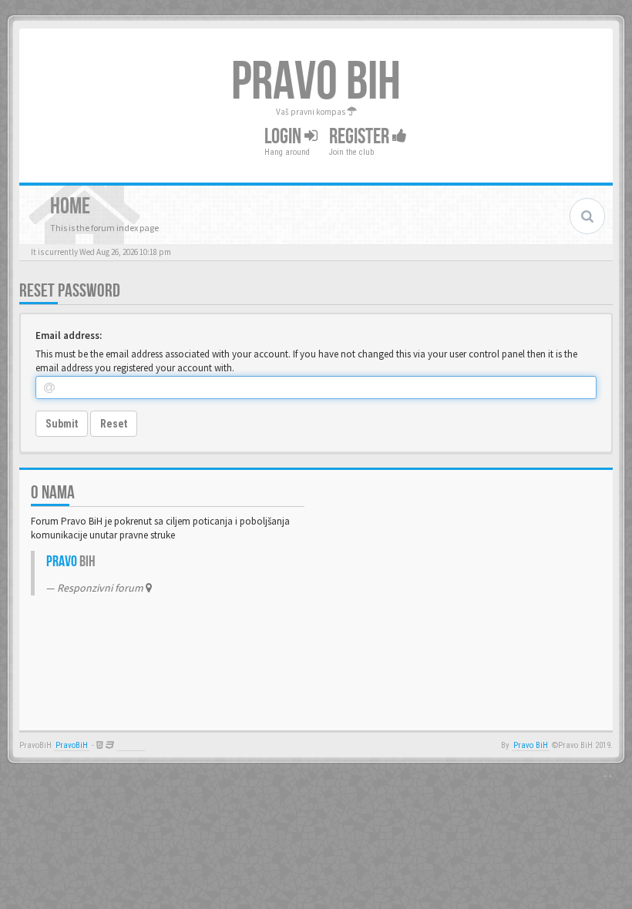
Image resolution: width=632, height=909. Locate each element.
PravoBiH (71, 745)
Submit (61, 424)
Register (360, 136)
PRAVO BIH (316, 82)
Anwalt (130, 745)
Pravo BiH (530, 745)
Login (284, 136)
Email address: (68, 335)
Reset (113, 424)
